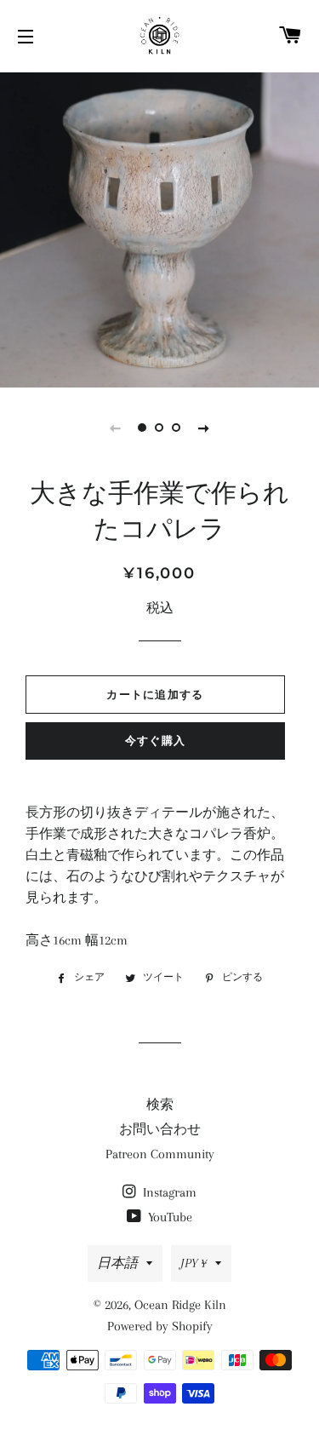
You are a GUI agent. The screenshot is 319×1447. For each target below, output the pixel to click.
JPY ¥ (193, 1263)
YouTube (168, 1217)
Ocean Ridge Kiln (180, 1304)
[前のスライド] (115, 427)
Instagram (168, 1192)
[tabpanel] (159, 228)
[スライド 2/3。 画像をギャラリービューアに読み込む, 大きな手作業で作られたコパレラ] (159, 427)
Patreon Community (159, 1154)
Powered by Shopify (160, 1326)
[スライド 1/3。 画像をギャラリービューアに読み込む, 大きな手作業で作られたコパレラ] (142, 427)
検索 (160, 1104)
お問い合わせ (160, 1129)
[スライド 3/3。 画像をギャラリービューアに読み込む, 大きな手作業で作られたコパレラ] (176, 427)
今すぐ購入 (155, 740)
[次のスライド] (204, 427)
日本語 (117, 1263)
